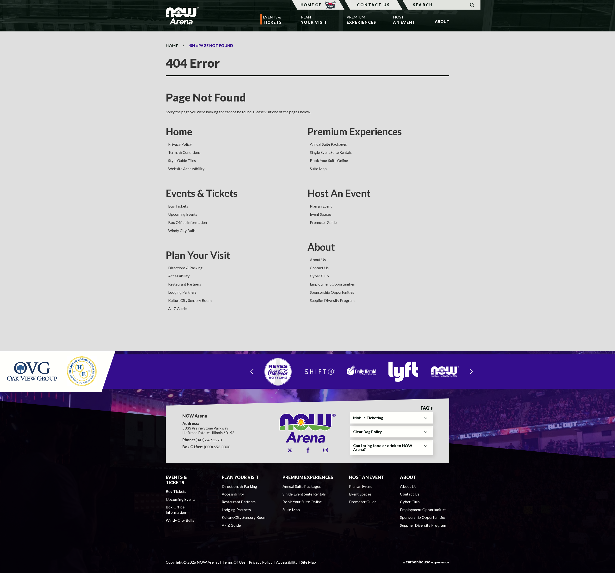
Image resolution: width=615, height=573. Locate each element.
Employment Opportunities (332, 284)
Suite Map (318, 168)
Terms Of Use (233, 562)
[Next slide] (471, 371)
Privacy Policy (180, 144)
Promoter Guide (323, 222)
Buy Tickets (178, 206)
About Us (318, 259)
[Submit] (472, 5)
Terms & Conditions (184, 152)
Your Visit (314, 19)
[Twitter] (289, 450)
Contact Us (373, 4)
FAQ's (427, 408)
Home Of (311, 4)
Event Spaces (321, 214)
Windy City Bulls (182, 230)
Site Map (308, 562)
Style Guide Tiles (182, 160)
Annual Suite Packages (328, 144)
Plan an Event (321, 206)
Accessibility (179, 276)
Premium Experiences (355, 131)
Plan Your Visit (198, 255)
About (321, 247)
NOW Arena (182, 15)
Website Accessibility (186, 168)
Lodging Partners (182, 292)
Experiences (360, 19)
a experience (426, 562)
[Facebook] (308, 450)
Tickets (272, 19)
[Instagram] (325, 450)
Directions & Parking (185, 267)
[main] (307, 191)
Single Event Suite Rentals (331, 152)
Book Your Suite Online (329, 160)
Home (172, 45)
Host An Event (339, 193)
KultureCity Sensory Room (190, 300)
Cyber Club (319, 276)
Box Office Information (187, 222)
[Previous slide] (251, 371)
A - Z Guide (177, 308)
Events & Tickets (202, 193)
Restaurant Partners (184, 284)
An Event (404, 19)
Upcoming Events (182, 214)
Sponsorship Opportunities (332, 292)
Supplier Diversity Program (332, 300)
